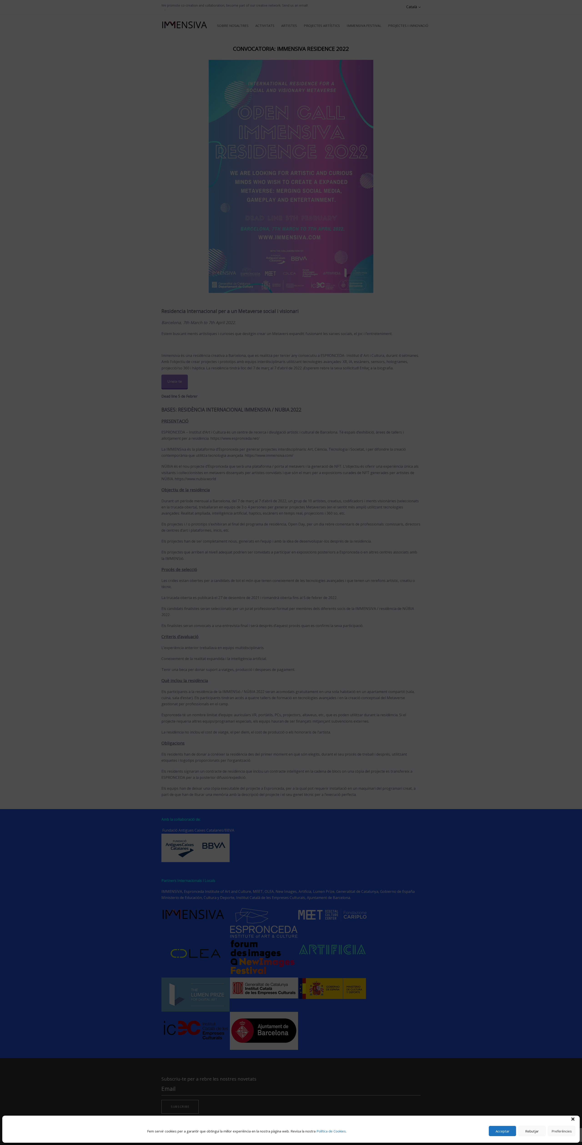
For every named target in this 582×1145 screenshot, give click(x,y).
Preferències (562, 1131)
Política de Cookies (331, 1131)
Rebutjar (532, 1131)
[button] (573, 1119)
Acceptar (502, 1131)
